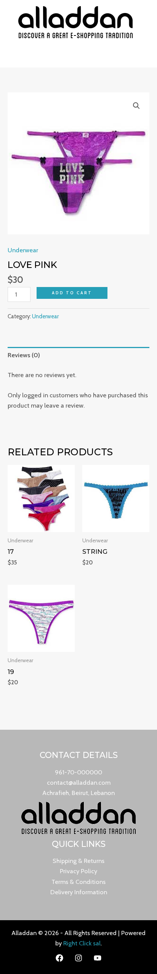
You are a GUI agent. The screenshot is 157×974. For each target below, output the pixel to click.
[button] (136, 106)
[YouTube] (97, 958)
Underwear (23, 250)
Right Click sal (82, 943)
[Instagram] (78, 958)
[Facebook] (59, 958)
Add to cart (72, 292)
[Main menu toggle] (78, 56)
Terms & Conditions (78, 881)
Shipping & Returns (78, 860)
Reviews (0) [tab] (24, 355)
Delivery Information (78, 892)
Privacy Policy (78, 871)
